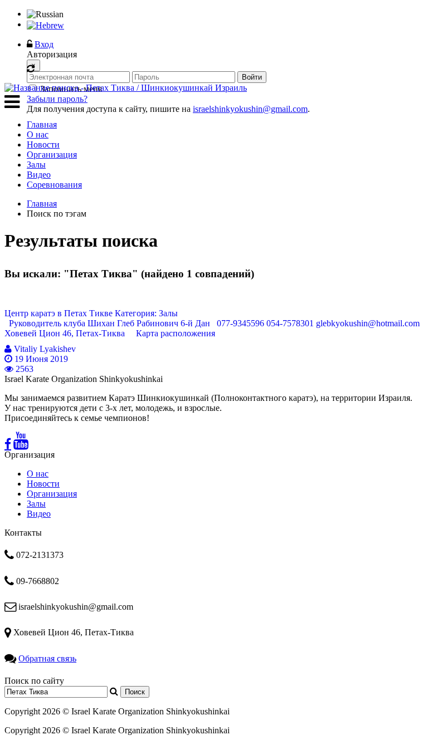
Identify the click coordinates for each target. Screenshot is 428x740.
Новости (43, 144)
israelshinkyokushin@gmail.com (250, 109)
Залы (36, 164)
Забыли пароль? (57, 99)
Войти (252, 77)
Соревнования (54, 184)
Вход (44, 44)
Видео (39, 174)
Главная (42, 124)
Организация (52, 154)
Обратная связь (47, 658)
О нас (37, 134)
